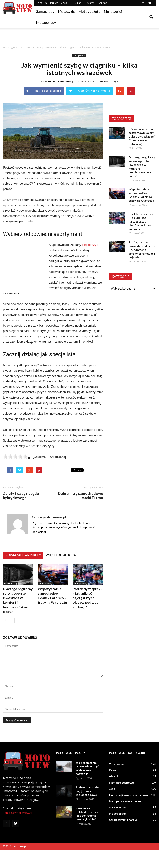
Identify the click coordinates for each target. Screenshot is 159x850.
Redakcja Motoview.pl (61, 81)
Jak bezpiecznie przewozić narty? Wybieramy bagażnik (87, 768)
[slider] (15, 456)
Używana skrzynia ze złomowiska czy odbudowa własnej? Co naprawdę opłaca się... (142, 136)
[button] (151, 17)
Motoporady (46, 22)
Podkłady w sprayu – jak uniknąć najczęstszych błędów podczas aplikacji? (87, 598)
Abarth (114, 776)
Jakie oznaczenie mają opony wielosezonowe (87, 790)
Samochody (45, 11)
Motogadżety (89, 11)
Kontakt (102, 2)
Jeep (112, 788)
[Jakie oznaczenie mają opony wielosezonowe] (64, 791)
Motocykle (66, 11)
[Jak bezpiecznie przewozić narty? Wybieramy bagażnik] (64, 766)
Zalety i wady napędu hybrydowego (21, 495)
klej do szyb (90, 245)
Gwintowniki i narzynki (124, 819)
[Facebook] (143, 2)
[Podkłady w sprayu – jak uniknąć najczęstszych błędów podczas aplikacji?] (88, 574)
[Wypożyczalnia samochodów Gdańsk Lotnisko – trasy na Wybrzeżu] (53, 574)
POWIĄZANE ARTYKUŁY (23, 555)
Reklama (89, 2)
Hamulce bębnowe (121, 782)
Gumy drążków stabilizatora (128, 795)
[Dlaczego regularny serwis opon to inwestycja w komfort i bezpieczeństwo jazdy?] (18, 574)
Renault (114, 770)
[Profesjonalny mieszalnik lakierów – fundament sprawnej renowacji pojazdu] (117, 246)
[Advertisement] (79, 37)
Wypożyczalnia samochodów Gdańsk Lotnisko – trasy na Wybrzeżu (141, 195)
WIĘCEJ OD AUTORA (61, 555)
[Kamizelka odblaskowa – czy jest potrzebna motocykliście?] (64, 812)
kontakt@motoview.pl (17, 813)
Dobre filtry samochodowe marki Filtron (80, 495)
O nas (78, 2)
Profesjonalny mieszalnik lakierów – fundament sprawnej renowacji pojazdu (142, 250)
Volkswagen (117, 764)
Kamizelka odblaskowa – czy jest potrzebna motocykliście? (88, 813)
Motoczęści (113, 11)
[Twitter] (150, 2)
